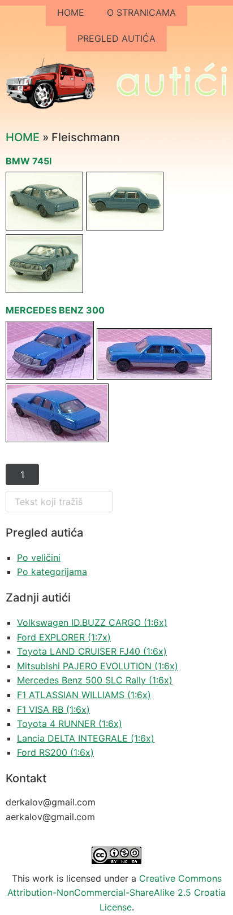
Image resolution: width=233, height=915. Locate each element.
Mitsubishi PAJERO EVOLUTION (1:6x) (97, 666)
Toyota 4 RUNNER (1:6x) (69, 723)
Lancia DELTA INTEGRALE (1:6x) (85, 738)
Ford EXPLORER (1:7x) (64, 637)
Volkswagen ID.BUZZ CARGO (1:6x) (92, 622)
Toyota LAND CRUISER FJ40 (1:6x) (92, 651)
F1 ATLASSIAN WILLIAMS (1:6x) (84, 694)
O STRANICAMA (141, 12)
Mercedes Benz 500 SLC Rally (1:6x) (94, 680)
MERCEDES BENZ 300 (55, 310)
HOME (70, 12)
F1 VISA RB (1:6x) (53, 709)
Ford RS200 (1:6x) (55, 752)
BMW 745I (28, 161)
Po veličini (39, 557)
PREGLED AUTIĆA (116, 38)
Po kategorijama (52, 571)
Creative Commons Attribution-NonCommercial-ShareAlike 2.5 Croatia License (116, 893)
